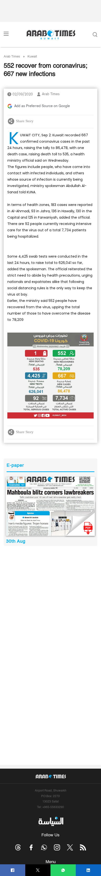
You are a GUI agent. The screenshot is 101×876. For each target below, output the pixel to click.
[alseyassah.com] (50, 821)
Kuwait (32, 56)
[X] (38, 870)
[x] (70, 847)
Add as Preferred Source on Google (42, 106)
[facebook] (12, 870)
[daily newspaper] (50, 506)
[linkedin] (88, 870)
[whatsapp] (63, 870)
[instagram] (57, 847)
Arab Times (12, 56)
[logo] (51, 35)
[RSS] (83, 847)
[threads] (18, 847)
